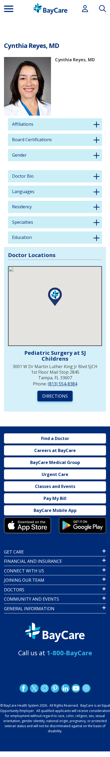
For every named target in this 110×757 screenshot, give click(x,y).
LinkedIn (65, 688)
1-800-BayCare (69, 652)
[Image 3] (27, 525)
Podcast (86, 688)
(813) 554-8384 (62, 384)
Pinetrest (55, 688)
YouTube (76, 688)
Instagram (44, 688)
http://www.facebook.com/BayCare (23, 688)
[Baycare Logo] (50, 9)
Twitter (34, 688)
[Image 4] (82, 525)
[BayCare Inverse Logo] (55, 632)
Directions (55, 396)
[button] (55, 296)
